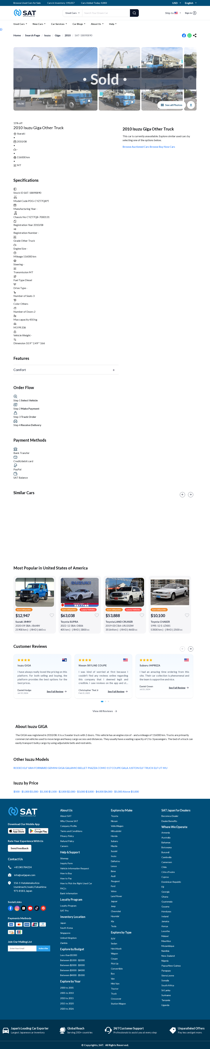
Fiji (162, 886)
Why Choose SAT (69, 821)
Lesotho (165, 931)
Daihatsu (115, 861)
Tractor (114, 988)
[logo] (23, 814)
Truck (114, 993)
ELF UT (158, 767)
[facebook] (184, 35)
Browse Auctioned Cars (136, 146)
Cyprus (165, 877)
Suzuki (114, 851)
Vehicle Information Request (74, 868)
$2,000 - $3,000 (76, 791)
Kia (112, 921)
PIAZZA (93, 767)
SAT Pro (64, 910)
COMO (102, 767)
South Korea (66, 927)
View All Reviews (103, 711)
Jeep (113, 906)
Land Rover (116, 896)
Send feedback (20, 848)
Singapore (65, 933)
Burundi (165, 852)
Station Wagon (118, 1003)
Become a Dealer (169, 816)
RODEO (18, 767)
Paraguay (166, 970)
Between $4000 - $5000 (72, 975)
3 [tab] (110, 703)
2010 (68, 35)
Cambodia (166, 857)
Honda (114, 836)
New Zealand (168, 955)
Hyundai (115, 916)
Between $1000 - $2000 (72, 960)
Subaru (114, 841)
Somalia (165, 980)
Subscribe (43, 948)
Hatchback (116, 948)
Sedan (114, 943)
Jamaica (165, 921)
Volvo (113, 891)
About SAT (66, 816)
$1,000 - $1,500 (39, 791)
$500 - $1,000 (21, 791)
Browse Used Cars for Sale (27, 2)
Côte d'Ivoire (168, 872)
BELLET (83, 767)
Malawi (164, 936)
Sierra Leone (167, 975)
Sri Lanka (165, 990)
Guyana (165, 906)
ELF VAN (28, 767)
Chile (164, 867)
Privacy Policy (67, 836)
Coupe (114, 958)
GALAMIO (71, 767)
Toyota (114, 816)
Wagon (114, 953)
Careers (64, 846)
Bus (113, 973)
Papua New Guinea (171, 965)
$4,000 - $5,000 (113, 791)
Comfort (19, 370)
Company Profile (68, 826)
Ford (113, 886)
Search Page (32, 35)
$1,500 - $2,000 (58, 791)
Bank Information (69, 893)
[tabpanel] (42, 676)
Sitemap (64, 858)
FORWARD (41, 767)
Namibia (165, 950)
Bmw (113, 871)
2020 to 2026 (67, 1008)
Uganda (165, 1005)
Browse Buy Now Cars (162, 146)
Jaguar (114, 901)
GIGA (61, 767)
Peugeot (115, 881)
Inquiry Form (66, 863)
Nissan (114, 821)
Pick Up (114, 963)
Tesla (113, 926)
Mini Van (115, 983)
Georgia (165, 891)
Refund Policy (67, 841)
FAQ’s (63, 888)
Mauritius (166, 941)
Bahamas (165, 842)
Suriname (166, 995)
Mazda (114, 846)
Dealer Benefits (169, 821)
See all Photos (173, 104)
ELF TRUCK (146, 767)
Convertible (117, 968)
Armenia (165, 832)
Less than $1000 (68, 955)
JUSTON (134, 767)
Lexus (114, 866)
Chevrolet (116, 911)
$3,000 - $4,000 (95, 791)
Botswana (166, 847)
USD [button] (175, 2)
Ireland (164, 916)
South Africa (167, 985)
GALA (125, 767)
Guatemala (166, 901)
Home (17, 35)
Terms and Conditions (71, 831)
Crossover (116, 998)
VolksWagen (117, 826)
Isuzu (47, 35)
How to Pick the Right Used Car (76, 883)
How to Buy (66, 873)
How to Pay (66, 878)
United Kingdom (68, 937)
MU (165, 767)
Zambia (63, 943)
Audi (113, 876)
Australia (165, 837)
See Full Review (55, 691)
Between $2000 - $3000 (72, 965)
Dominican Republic (171, 881)
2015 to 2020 (67, 1003)
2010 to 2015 (67, 998)
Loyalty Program (68, 905)
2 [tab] (107, 703)
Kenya (164, 926)
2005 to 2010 (67, 992)
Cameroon (166, 862)
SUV (113, 938)
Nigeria (164, 960)
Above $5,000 (131, 791)
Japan (63, 923)
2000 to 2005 (67, 987)
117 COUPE (114, 767)
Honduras (166, 911)
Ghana (164, 896)
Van (113, 978)
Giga (57, 35)
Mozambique (167, 946)
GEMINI (53, 767)
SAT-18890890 (83, 35)
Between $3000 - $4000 (72, 970)
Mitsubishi (116, 831)
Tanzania (165, 1000)
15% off (17, 123)
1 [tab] (103, 703)
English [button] (189, 2)
